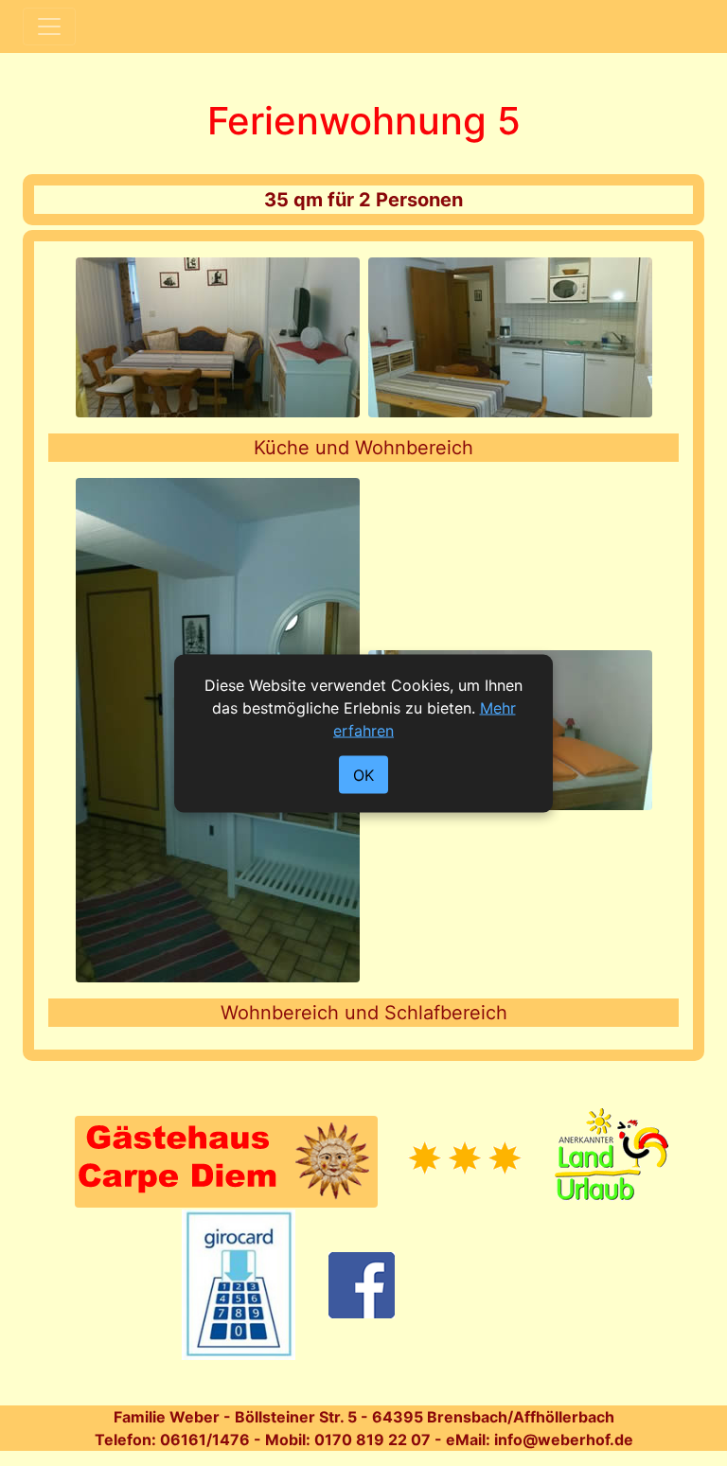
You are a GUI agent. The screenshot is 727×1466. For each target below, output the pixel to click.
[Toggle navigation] (49, 26)
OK (363, 774)
